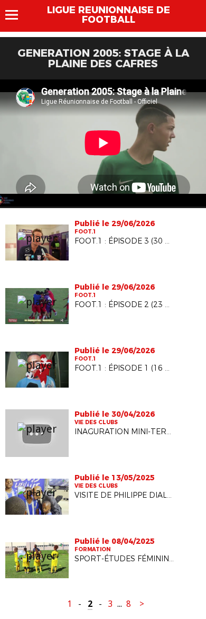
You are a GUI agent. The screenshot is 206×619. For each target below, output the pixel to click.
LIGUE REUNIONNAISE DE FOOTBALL (108, 14)
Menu (16, 14)
